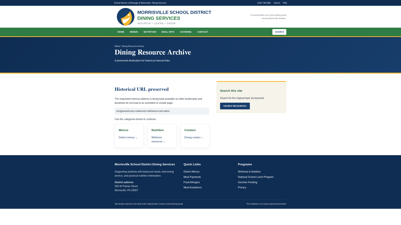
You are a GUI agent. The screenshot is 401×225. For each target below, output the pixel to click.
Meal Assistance (193, 187)
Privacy (242, 187)
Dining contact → (193, 137)
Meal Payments (192, 177)
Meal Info (168, 32)
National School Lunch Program (255, 177)
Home (120, 32)
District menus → (128, 137)
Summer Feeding (247, 182)
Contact (202, 32)
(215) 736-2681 (264, 3)
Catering (186, 32)
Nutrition (150, 32)
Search (277, 3)
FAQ (285, 3)
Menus (134, 32)
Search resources (235, 106)
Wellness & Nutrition (249, 171)
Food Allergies (192, 182)
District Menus (191, 171)
